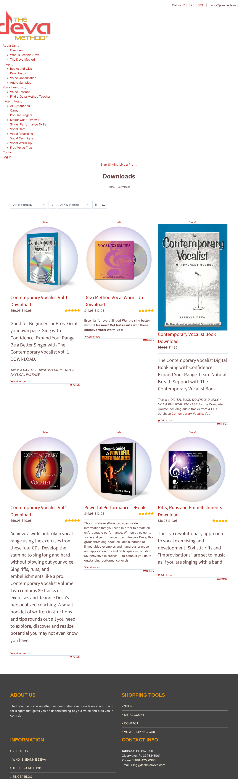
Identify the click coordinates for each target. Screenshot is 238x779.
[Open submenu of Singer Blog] (20, 102)
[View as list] (103, 204)
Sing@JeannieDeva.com (148, 765)
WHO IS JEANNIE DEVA (29, 759)
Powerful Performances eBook (114, 507)
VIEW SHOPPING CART (140, 732)
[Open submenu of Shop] (11, 65)
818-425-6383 (192, 5)
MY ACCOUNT (134, 715)
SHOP (128, 706)
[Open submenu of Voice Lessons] (24, 88)
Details (76, 385)
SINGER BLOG (22, 776)
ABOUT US (20, 751)
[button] (119, 164)
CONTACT (131, 723)
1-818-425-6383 (144, 760)
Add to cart (19, 381)
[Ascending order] (52, 205)
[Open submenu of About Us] (17, 46)
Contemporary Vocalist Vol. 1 (192, 413)
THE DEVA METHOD (26, 768)
